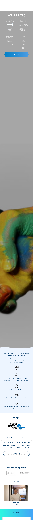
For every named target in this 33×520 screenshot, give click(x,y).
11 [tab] (10, 454)
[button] (21, 3)
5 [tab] (20, 454)
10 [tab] (11, 454)
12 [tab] (8, 454)
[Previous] (1, 440)
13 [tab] (7, 454)
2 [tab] (24, 454)
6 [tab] (18, 454)
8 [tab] (15, 454)
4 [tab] (21, 454)
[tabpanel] (17, 437)
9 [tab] (13, 454)
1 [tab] (26, 454)
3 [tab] (23, 454)
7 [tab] (16, 454)
